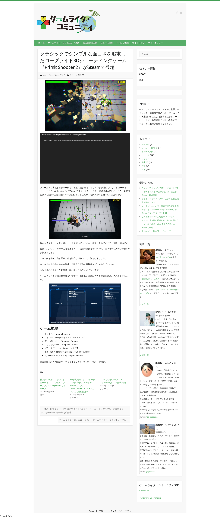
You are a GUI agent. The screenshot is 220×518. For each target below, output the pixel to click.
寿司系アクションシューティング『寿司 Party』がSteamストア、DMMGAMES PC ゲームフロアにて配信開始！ (82, 385)
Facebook (144, 490)
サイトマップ (138, 43)
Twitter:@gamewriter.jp (150, 498)
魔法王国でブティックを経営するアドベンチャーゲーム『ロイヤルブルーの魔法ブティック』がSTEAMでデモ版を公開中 (84, 411)
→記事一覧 (144, 304)
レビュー (145, 159)
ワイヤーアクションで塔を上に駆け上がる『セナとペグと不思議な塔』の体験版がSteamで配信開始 (160, 191)
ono (44, 75)
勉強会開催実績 (90, 43)
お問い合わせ (122, 43)
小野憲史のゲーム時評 (151, 279)
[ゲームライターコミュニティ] (68, 22)
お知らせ (145, 144)
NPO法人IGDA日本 (163, 257)
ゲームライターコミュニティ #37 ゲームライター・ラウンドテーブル (94, 420)
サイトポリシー (155, 43)
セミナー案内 (147, 151)
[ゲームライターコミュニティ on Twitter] (181, 13)
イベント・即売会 (149, 148)
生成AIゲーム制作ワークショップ (156, 231)
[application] (85, 158)
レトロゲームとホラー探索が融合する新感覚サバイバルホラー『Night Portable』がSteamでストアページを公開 (160, 209)
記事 (143, 169)
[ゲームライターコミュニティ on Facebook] (177, 13)
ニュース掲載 (107, 43)
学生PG (81, 75)
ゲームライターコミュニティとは (63, 43)
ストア (74, 348)
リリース (73, 75)
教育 (143, 166)
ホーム (41, 43)
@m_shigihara (151, 417)
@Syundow (150, 472)
